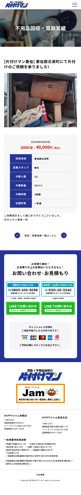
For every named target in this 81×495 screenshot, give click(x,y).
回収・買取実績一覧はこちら (41, 235)
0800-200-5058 (25, 290)
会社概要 (40, 474)
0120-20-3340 (59, 290)
